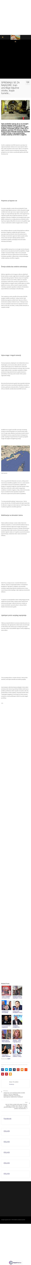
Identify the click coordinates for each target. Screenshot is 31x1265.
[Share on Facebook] (2, 1069)
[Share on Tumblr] (14, 1069)
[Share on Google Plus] (18, 1069)
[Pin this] (6, 1074)
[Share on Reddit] (26, 1069)
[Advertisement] (15, 17)
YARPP (8, 1058)
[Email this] (10, 1074)
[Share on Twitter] (6, 1069)
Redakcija (3, 1064)
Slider (16, 1064)
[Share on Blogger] (22, 1069)
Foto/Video (8, 1064)
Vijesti (19, 1064)
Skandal (13, 1064)
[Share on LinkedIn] (10, 1069)
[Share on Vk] (2, 1074)
